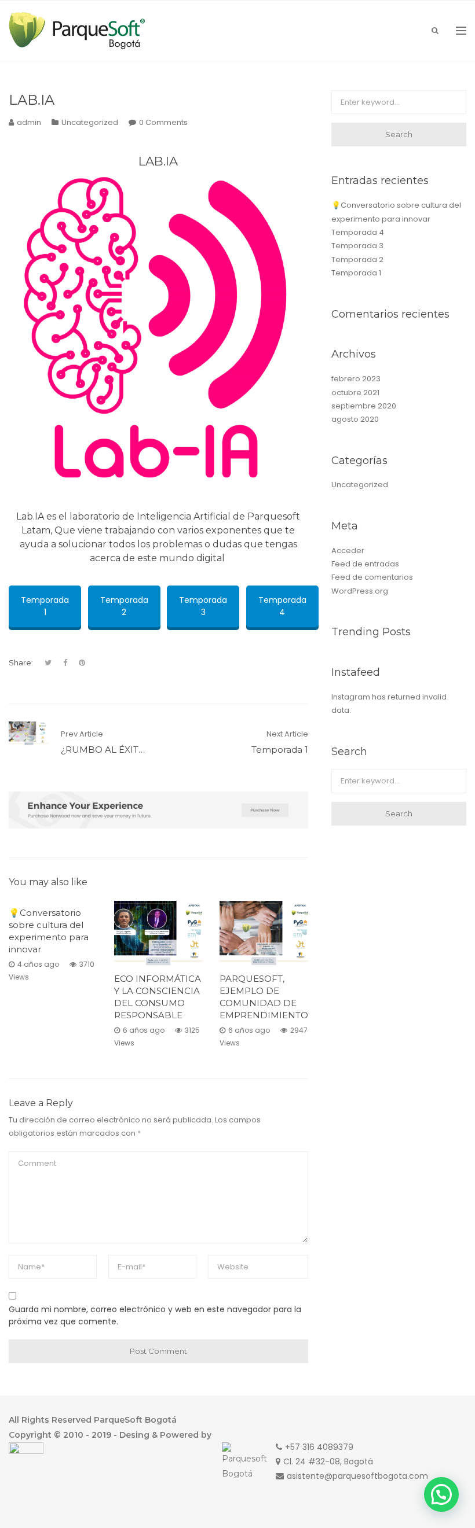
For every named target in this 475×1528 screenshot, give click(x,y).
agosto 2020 (355, 419)
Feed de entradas (365, 563)
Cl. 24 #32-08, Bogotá (328, 1461)
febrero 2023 (356, 378)
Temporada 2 (124, 606)
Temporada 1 (45, 606)
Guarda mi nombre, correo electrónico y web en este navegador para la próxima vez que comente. (155, 1315)
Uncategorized (89, 122)
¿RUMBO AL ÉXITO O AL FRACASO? (141, 749)
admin (29, 122)
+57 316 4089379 (319, 1447)
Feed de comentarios (372, 577)
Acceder (347, 550)
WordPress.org (359, 591)
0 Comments (163, 122)
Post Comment (158, 1351)
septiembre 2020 (363, 405)
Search (398, 134)
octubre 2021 (355, 392)
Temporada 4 (282, 606)
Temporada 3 (203, 606)
